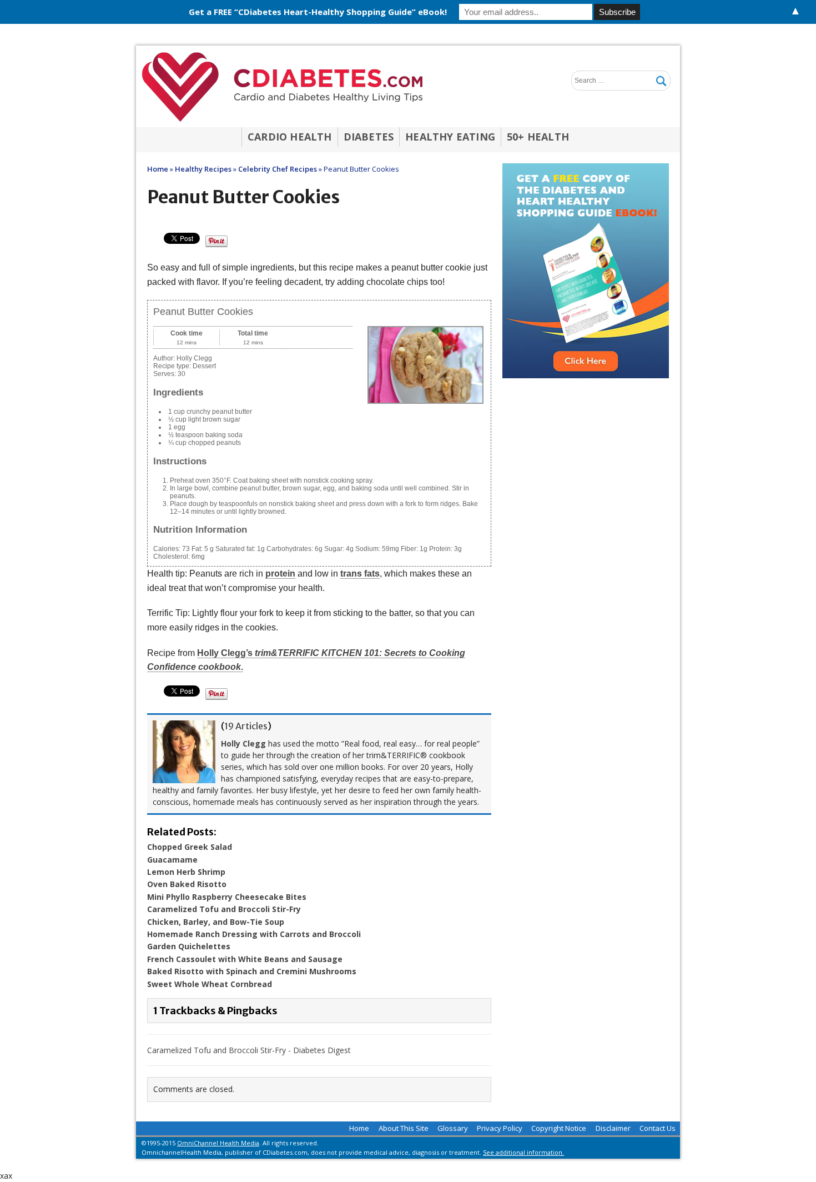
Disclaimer (613, 1128)
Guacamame (172, 859)
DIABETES (369, 136)
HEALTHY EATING (450, 136)
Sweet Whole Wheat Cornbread (209, 984)
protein (280, 573)
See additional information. (523, 1152)
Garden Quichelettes (188, 946)
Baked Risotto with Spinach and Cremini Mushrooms (251, 971)
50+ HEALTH (538, 136)
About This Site (404, 1128)
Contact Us (657, 1128)
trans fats (360, 573)
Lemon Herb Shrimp (186, 872)
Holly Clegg (243, 743)
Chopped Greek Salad (189, 847)
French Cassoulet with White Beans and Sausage (244, 959)
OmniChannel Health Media (218, 1143)
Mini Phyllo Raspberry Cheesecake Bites (226, 896)
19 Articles (246, 726)
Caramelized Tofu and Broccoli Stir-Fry (224, 909)
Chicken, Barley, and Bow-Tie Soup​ (215, 921)
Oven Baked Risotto (186, 884)
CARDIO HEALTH (290, 136)
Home (359, 1128)
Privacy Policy (499, 1128)
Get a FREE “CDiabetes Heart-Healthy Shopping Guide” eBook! (318, 11)
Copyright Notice (558, 1128)
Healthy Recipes (203, 169)
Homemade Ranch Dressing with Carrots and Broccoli (254, 934)
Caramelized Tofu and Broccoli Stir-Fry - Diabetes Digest (249, 1050)
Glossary (452, 1128)
